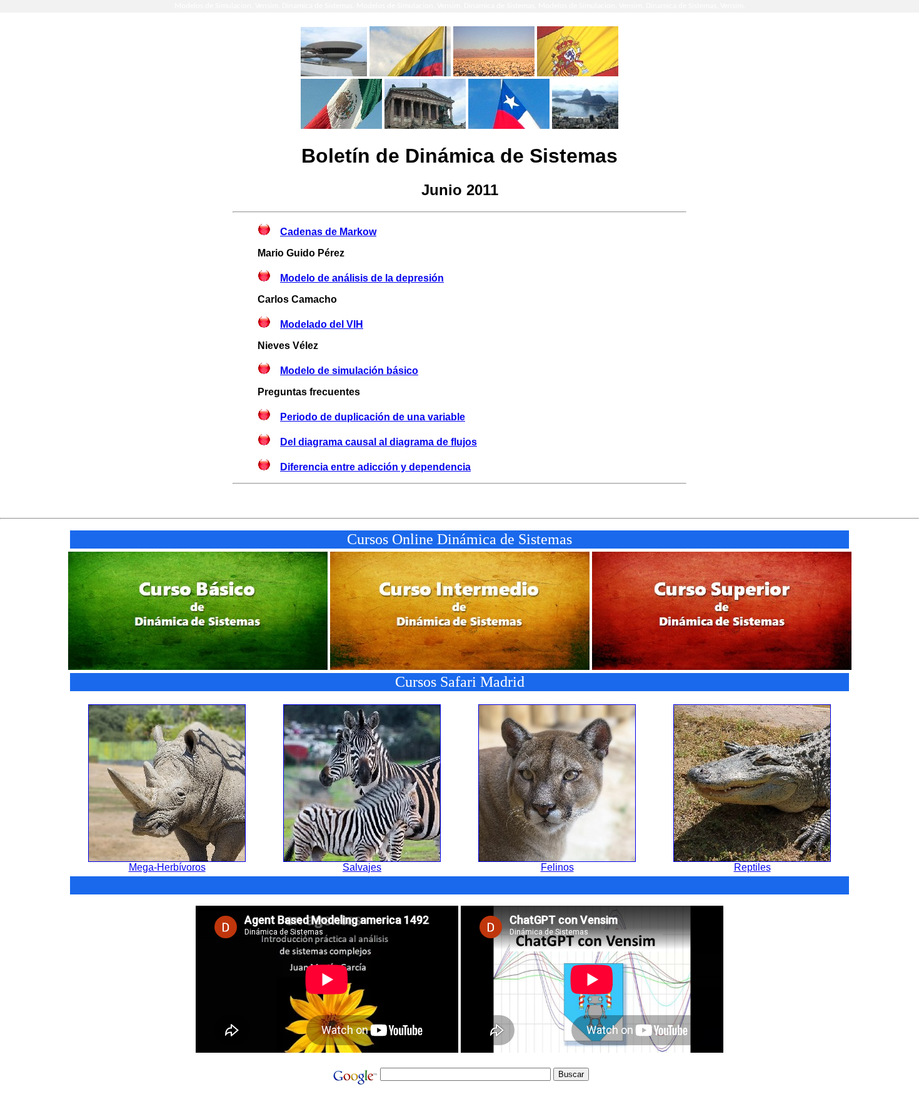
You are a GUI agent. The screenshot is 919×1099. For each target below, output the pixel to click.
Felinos (557, 867)
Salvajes (362, 867)
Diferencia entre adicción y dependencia (375, 467)
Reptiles (752, 867)
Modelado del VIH (321, 324)
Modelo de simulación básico (349, 370)
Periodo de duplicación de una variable (372, 417)
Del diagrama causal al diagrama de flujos (378, 442)
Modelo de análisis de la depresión (362, 278)
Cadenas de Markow (328, 231)
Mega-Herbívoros (167, 867)
